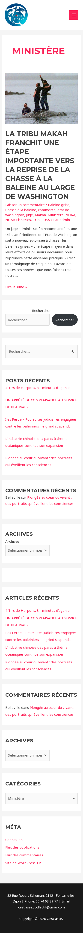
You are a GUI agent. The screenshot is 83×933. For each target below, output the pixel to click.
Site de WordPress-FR (23, 862)
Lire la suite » (16, 287)
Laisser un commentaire (25, 204)
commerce (47, 209)
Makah (40, 214)
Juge (29, 214)
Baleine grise (58, 204)
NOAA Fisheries (18, 219)
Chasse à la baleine (20, 209)
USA (46, 219)
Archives (12, 541)
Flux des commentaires (24, 855)
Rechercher (41, 310)
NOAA (70, 214)
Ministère (56, 214)
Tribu (37, 219)
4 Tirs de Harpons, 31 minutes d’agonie (37, 387)
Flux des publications (22, 847)
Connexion (14, 839)
